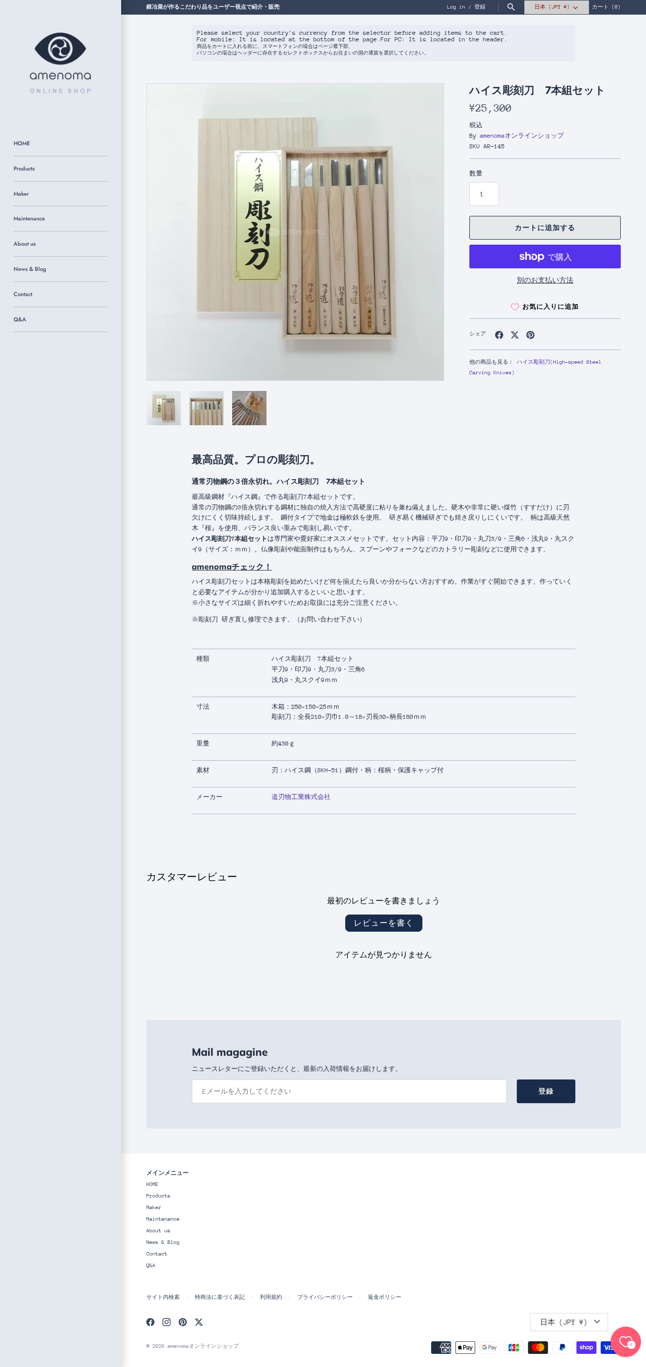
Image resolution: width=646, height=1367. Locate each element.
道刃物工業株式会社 (301, 797)
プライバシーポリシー (325, 1297)
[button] (422, 232)
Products (24, 168)
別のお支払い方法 (545, 280)
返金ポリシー (384, 1297)
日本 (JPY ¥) (552, 7)
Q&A (20, 319)
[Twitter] (199, 1322)
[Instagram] (167, 1322)
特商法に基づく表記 (220, 1297)
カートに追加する (545, 228)
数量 (475, 173)
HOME (22, 143)
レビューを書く (384, 923)
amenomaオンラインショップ (522, 135)
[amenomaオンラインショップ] (60, 60)
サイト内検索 (163, 1297)
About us (25, 244)
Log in (456, 7)
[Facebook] (150, 1322)
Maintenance (29, 218)
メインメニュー (167, 1172)
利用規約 (271, 1297)
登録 (480, 7)
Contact (23, 294)
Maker (21, 194)
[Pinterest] (183, 1322)
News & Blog (30, 269)
